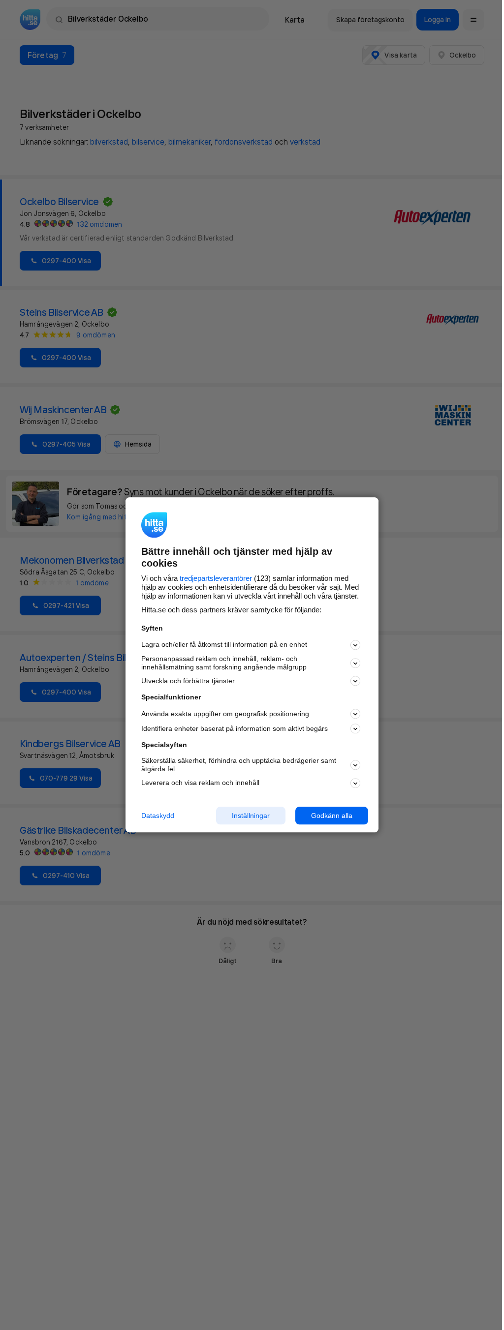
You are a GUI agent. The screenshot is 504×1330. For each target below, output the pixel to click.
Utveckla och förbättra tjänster (188, 681)
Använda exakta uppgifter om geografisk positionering (225, 714)
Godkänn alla (331, 815)
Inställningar (251, 815)
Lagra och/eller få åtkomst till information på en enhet (224, 645)
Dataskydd (157, 815)
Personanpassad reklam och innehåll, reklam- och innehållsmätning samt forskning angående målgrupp (224, 663)
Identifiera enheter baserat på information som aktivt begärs (234, 728)
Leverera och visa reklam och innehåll (200, 782)
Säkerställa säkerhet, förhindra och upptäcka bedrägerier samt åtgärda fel (238, 764)
